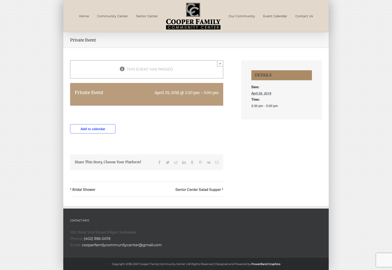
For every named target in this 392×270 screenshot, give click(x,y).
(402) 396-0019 (97, 257)
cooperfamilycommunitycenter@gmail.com (122, 264)
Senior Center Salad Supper (198, 208)
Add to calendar (93, 148)
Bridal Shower (83, 208)
